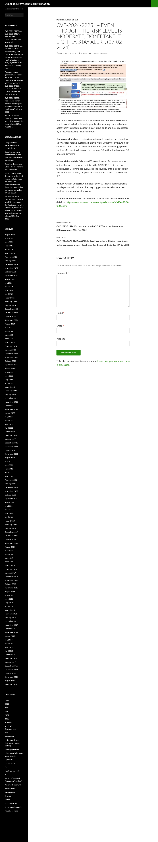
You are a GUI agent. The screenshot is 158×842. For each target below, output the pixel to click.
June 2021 (9, 465)
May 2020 (9, 513)
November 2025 (11, 268)
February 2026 (11, 257)
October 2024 (10, 316)
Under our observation (14, 807)
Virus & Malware (11, 811)
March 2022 (10, 431)
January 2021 (10, 483)
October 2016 (10, 673)
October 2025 (10, 272)
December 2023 (11, 353)
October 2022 (10, 405)
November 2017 (11, 625)
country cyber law (12, 749)
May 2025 (9, 290)
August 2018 (10, 591)
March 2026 (10, 253)
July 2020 (8, 506)
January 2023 (10, 394)
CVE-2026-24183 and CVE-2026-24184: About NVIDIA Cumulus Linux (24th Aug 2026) (14, 36)
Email (60, 325)
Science (8, 796)
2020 (7, 711)
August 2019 (10, 547)
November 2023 (11, 357)
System (7, 799)
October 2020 (10, 495)
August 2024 (10, 324)
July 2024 (8, 327)
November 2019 (11, 536)
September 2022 (11, 409)
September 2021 (11, 454)
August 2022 (10, 413)
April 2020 (9, 517)
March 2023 (10, 387)
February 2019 (11, 569)
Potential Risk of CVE (67, 20)
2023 (7, 719)
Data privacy (10, 763)
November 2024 (11, 312)
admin (84, 53)
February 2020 (11, 524)
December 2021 (11, 443)
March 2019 (10, 565)
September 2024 (11, 320)
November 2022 (11, 402)
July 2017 (8, 640)
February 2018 (11, 614)
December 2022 (11, 398)
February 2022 (11, 435)
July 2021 (8, 461)
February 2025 (11, 301)
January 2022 (10, 439)
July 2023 (8, 372)
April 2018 (9, 606)
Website (60, 338)
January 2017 (10, 662)
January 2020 (10, 528)
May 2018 (9, 602)
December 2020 (11, 487)
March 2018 (10, 610)
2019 (7, 707)
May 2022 (9, 424)
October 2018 (10, 584)
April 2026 (9, 249)
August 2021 (10, 457)
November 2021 (11, 446)
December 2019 (11, 532)
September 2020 (11, 498)
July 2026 (8, 238)
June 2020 (9, 510)
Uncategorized (11, 803)
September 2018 (11, 588)
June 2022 (9, 420)
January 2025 (10, 305)
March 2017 (10, 654)
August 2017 (10, 636)
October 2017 (10, 628)
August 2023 (10, 368)
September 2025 (11, 275)
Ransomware (10, 792)
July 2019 (8, 550)
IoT (6, 774)
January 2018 (10, 617)
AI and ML (9, 722)
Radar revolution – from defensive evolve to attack (14, 167)
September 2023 (11, 365)
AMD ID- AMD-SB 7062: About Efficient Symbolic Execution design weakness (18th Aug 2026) (14, 121)
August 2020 (10, 502)
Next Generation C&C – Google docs (12, 145)
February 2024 (11, 346)
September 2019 (11, 543)
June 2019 (9, 554)
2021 (7, 715)
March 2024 (10, 342)
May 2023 (9, 379)
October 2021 (10, 450)
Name (60, 312)
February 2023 (11, 391)
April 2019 (9, 562)
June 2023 (9, 376)
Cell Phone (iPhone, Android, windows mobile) (12, 743)
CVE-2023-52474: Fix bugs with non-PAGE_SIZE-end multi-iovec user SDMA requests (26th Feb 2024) (89, 226)
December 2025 (11, 264)
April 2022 (9, 428)
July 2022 (8, 417)
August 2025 (10, 279)
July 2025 (8, 283)
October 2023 (10, 361)
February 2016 (11, 684)
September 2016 (11, 677)
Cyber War (9, 760)
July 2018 (8, 595)
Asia (6, 733)
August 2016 (10, 681)
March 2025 (10, 298)
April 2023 (9, 383)
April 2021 (9, 472)
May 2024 (9, 335)
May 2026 (9, 246)
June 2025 (9, 286)
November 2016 (11, 669)
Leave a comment (100, 53)
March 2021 (10, 476)
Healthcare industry (13, 771)
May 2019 (9, 558)
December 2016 (11, 666)
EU (6, 767)
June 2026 (9, 242)
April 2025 (9, 294)
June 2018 (9, 599)
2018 (7, 704)
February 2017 (11, 658)
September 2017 (11, 632)
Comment (62, 272)
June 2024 (9, 331)
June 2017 (9, 643)
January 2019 (10, 573)
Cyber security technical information (27, 3)
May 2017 (9, 647)
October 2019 (10, 539)
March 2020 (10, 521)
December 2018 (11, 576)
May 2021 (9, 469)
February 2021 (11, 480)
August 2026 (10, 234)
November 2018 (11, 580)
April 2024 (9, 339)
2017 (7, 700)
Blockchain (9, 736)
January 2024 (10, 350)
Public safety (10, 788)
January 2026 (10, 260)
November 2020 (11, 491)
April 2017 (9, 651)
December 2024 (11, 309)
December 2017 (11, 621)
